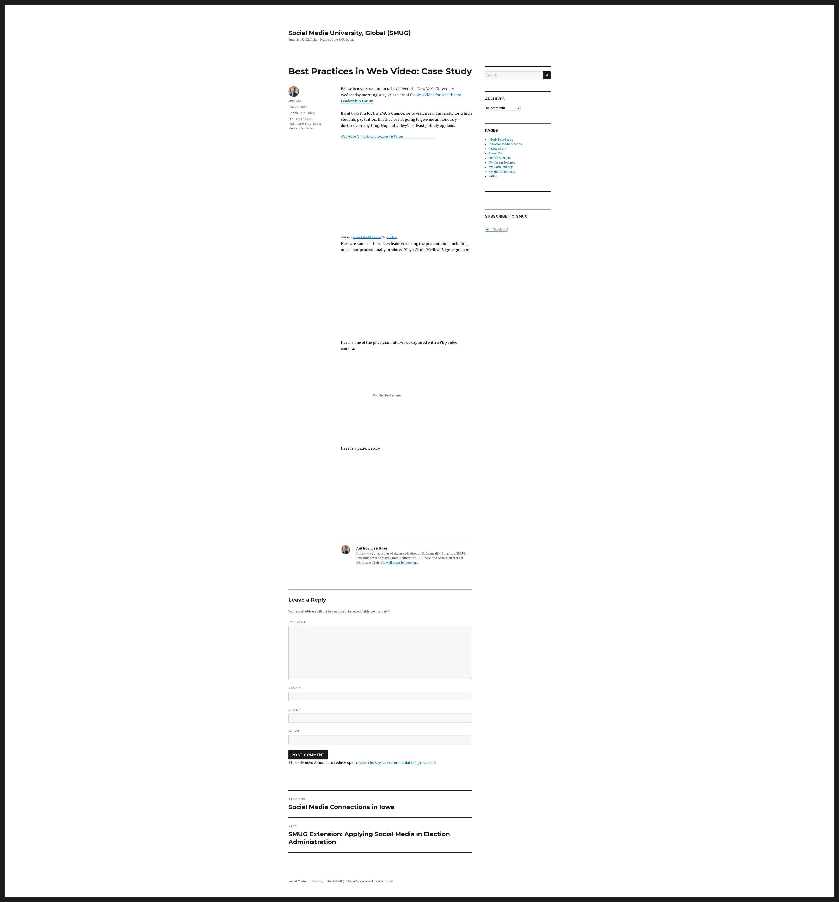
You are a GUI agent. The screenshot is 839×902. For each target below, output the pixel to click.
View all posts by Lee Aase (399, 563)
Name (294, 688)
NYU (308, 123)
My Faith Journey (501, 167)
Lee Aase (392, 237)
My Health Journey (502, 172)
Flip (290, 119)
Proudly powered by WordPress (370, 881)
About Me (495, 153)
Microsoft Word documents (367, 237)
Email (294, 710)
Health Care (296, 113)
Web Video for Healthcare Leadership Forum (372, 136)
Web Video (307, 128)
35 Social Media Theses (505, 144)
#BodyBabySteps (501, 139)
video (311, 113)
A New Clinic (497, 149)
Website (295, 731)
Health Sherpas (500, 158)
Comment (296, 622)
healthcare (296, 123)
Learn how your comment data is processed (397, 762)
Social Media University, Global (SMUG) (349, 33)
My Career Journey (502, 162)
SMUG (493, 176)
